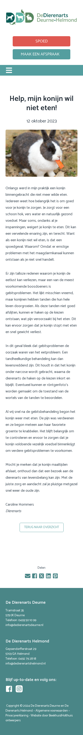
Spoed (42, 41)
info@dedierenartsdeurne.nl (24, 625)
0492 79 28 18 (27, 658)
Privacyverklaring (17, 715)
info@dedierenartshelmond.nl (26, 663)
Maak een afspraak (40, 54)
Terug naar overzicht (41, 527)
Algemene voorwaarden (52, 710)
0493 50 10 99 (27, 620)
